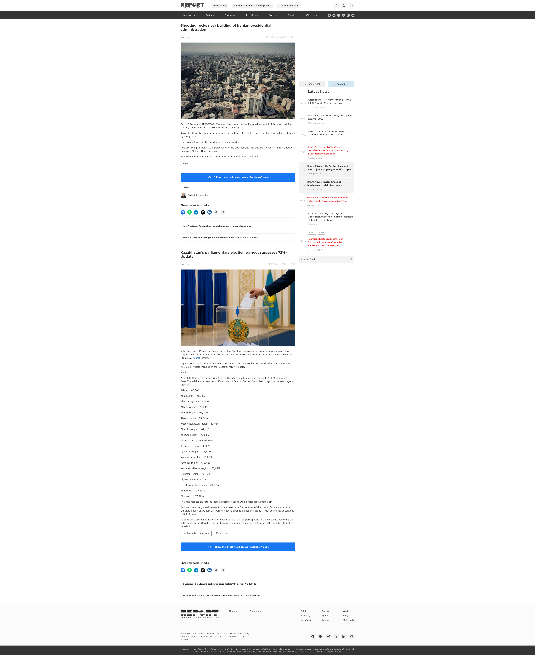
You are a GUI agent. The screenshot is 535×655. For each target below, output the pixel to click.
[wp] (189, 212)
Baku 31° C (343, 84)
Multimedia (348, 620)
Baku (186, 163)
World (346, 611)
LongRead (306, 620)
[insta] (333, 15)
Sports (325, 615)
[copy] (223, 212)
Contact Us (255, 611)
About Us (233, 611)
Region (186, 37)
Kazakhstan (222, 533)
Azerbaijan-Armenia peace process (253, 5)
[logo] (193, 5)
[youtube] (352, 15)
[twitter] (343, 15)
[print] (216, 212)
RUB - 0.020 (314, 84)
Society (325, 611)
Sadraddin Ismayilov (198, 195)
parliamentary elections (196, 533)
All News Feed (308, 259)
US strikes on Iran (288, 5)
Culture (325, 620)
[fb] (329, 15)
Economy (305, 615)
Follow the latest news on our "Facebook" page (241, 177)
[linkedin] (348, 15)
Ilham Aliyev (219, 5)
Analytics (347, 615)
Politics (304, 611)
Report (196, 357)
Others (310, 15)
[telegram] (338, 15)
